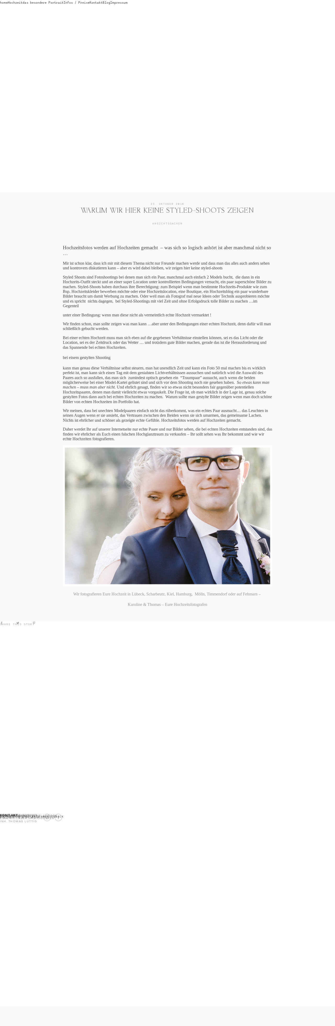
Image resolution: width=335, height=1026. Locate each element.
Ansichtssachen (167, 223)
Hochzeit (15, 2)
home (4, 2)
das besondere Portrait (43, 2)
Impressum (119, 2)
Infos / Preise (77, 2)
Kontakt (96, 2)
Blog (106, 2)
